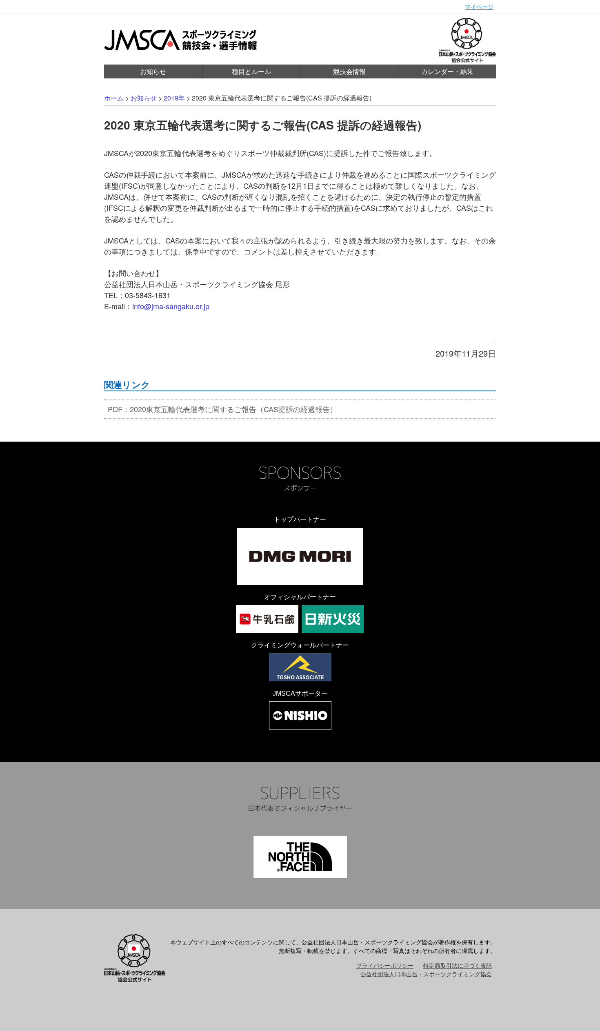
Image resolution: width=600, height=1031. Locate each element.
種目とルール (251, 71)
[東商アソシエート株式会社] (300, 667)
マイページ (479, 6)
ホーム (114, 98)
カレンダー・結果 (447, 71)
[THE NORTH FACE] (300, 857)
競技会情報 (349, 71)
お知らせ (153, 71)
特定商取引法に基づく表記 (457, 965)
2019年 (174, 98)
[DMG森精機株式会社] (300, 556)
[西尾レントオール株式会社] (300, 715)
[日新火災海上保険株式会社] (333, 619)
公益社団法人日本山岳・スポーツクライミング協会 (426, 974)
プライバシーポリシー (384, 965)
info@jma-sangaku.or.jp (170, 306)
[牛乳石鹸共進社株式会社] (267, 619)
